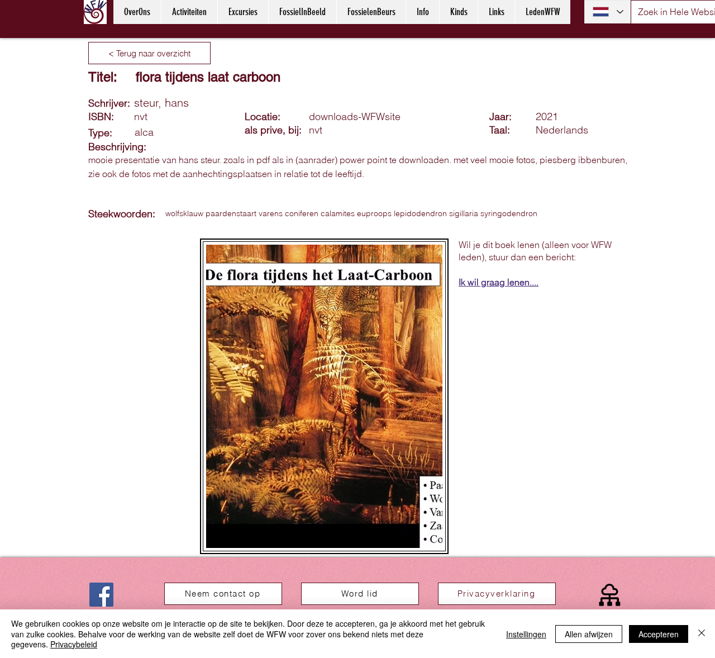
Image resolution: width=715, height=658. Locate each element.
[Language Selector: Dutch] (607, 11)
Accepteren (658, 634)
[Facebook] (101, 595)
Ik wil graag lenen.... (498, 282)
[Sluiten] (701, 633)
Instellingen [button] (526, 634)
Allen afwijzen (589, 634)
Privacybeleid (73, 644)
